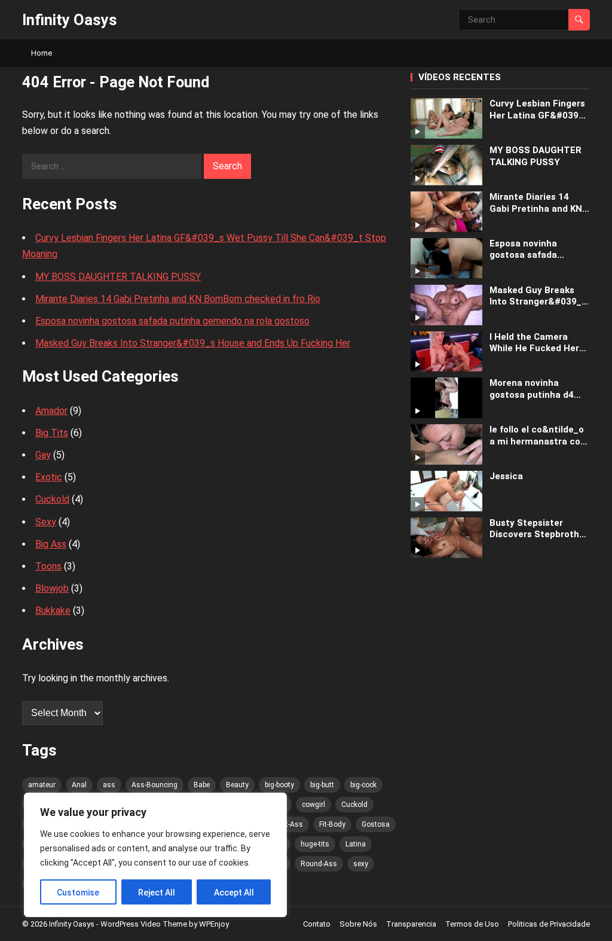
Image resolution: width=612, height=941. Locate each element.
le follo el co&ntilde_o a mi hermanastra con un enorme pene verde (538, 435)
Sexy (45, 522)
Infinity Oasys (69, 20)
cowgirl (313, 804)
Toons (48, 566)
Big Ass (50, 544)
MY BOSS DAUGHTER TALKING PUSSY (118, 276)
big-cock (363, 785)
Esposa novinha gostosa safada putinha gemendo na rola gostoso (172, 321)
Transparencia (411, 923)
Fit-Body (332, 824)
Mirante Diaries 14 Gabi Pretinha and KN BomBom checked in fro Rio (177, 298)
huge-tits (315, 844)
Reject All (156, 892)
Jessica (506, 476)
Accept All (234, 892)
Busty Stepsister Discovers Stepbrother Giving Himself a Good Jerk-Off (538, 529)
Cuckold (52, 499)
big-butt (322, 785)
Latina (355, 844)
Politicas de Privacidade (549, 923)
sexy (360, 864)
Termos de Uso (472, 923)
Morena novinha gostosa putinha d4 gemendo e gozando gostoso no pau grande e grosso (539, 389)
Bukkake (53, 610)
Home (41, 52)
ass (109, 785)
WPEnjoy (214, 923)
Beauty (237, 785)
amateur (42, 785)
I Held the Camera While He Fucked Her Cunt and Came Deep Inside (535, 343)
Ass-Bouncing (154, 785)
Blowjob (52, 588)
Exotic (48, 477)
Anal (79, 785)
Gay (43, 455)
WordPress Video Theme (143, 923)
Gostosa (376, 824)
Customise (78, 892)
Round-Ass (319, 864)
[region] (155, 855)
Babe (202, 785)
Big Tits (51, 432)
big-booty (279, 785)
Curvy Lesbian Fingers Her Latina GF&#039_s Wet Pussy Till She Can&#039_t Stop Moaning (538, 109)
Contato (317, 923)
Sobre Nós (358, 923)
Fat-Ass (290, 824)
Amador (51, 410)
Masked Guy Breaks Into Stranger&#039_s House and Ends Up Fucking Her (192, 343)
